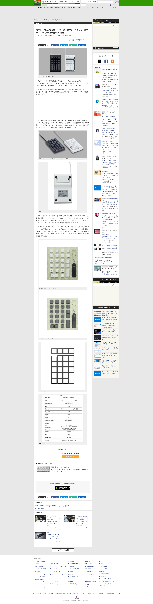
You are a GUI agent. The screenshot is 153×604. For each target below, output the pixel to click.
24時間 (102, 22)
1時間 (96, 22)
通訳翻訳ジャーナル (90, 568)
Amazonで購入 (70, 457)
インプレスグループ (100, 593)
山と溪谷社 (70, 574)
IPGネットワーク (103, 576)
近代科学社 (70, 581)
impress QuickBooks (106, 568)
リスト (48, 45)
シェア (56, 45)
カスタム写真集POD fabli (107, 581)
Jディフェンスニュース (91, 566)
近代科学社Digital (74, 584)
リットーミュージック (75, 563)
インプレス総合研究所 (40, 568)
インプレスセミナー (55, 571)
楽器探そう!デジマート (75, 566)
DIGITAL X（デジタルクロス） (57, 574)
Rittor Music (71, 561)
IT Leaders (37, 571)
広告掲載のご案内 (60, 593)
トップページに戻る (62, 550)
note (74, 45)
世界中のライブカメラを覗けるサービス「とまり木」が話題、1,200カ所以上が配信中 (110, 145)
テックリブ (86, 584)
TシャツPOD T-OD (75, 568)
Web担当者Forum (39, 566)
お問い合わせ (51, 593)
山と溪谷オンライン (74, 576)
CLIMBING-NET (73, 579)
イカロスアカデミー (90, 574)
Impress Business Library (56, 568)
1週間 (109, 22)
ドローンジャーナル (40, 574)
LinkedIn (83, 45)
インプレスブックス (55, 581)
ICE (100, 561)
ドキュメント (86, 7)
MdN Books (88, 579)
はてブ (65, 45)
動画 (98, 7)
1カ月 (116, 22)
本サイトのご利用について (39, 593)
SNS (93, 7)
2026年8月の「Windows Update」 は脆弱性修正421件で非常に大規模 (109, 325)
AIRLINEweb (88, 563)
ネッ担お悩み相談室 (40, 576)
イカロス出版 (87, 561)
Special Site (100, 48)
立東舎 (71, 571)
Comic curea (104, 566)
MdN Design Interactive (91, 581)
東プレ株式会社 (40, 508)
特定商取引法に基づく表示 (113, 593)
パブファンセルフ (105, 573)
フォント (104, 7)
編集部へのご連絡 (71, 593)
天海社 (102, 563)
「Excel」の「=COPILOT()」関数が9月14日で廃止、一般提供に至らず (110, 313)
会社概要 (91, 593)
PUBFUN (101, 571)
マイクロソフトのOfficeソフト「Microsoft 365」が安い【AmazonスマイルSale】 (109, 118)
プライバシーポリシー (82, 593)
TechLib (87, 586)
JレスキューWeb (89, 571)
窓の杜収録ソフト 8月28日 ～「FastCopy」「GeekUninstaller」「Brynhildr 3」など (104, 261)
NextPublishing (54, 584)
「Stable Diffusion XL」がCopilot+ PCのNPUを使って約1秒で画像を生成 (109, 75)
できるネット (38, 584)
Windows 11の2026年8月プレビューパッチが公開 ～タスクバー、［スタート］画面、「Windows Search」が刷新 (109, 189)
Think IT (37, 563)
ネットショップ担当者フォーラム (58, 566)
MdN (85, 576)
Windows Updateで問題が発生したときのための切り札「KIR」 (109, 355)
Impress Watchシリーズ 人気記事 (106, 279)
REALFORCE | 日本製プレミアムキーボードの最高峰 (52, 506)
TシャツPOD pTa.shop (106, 578)
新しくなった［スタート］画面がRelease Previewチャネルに (110, 337)
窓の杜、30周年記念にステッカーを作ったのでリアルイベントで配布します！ (110, 175)
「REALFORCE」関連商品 (70, 453)
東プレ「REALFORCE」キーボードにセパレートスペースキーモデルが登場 (53, 536)
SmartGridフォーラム (55, 563)
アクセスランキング (102, 20)
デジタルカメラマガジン (41, 581)
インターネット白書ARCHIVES (42, 587)
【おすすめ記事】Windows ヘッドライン (108, 307)
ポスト (43, 45)
